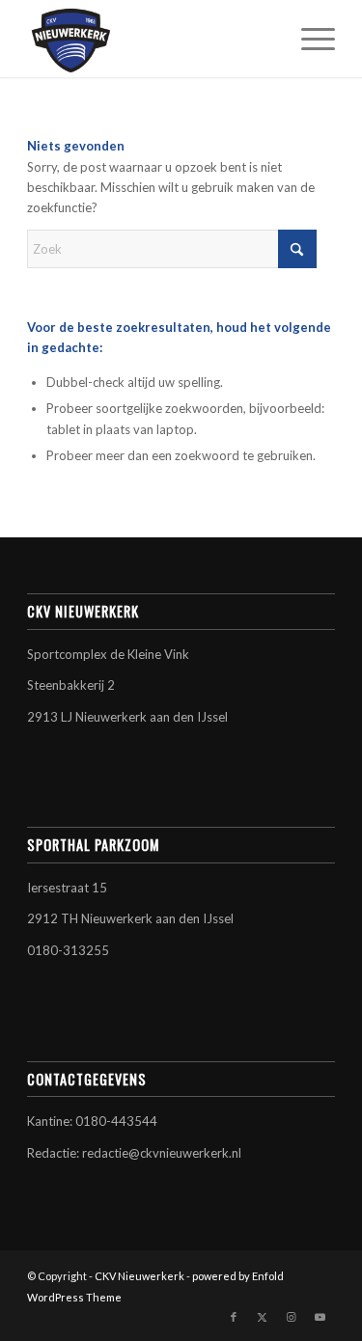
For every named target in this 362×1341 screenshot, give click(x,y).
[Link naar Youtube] (320, 1316)
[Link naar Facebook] (233, 1316)
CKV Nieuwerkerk (139, 1276)
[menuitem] (308, 38)
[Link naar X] (262, 1316)
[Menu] (308, 38)
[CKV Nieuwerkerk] (150, 38)
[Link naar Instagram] (291, 1316)
